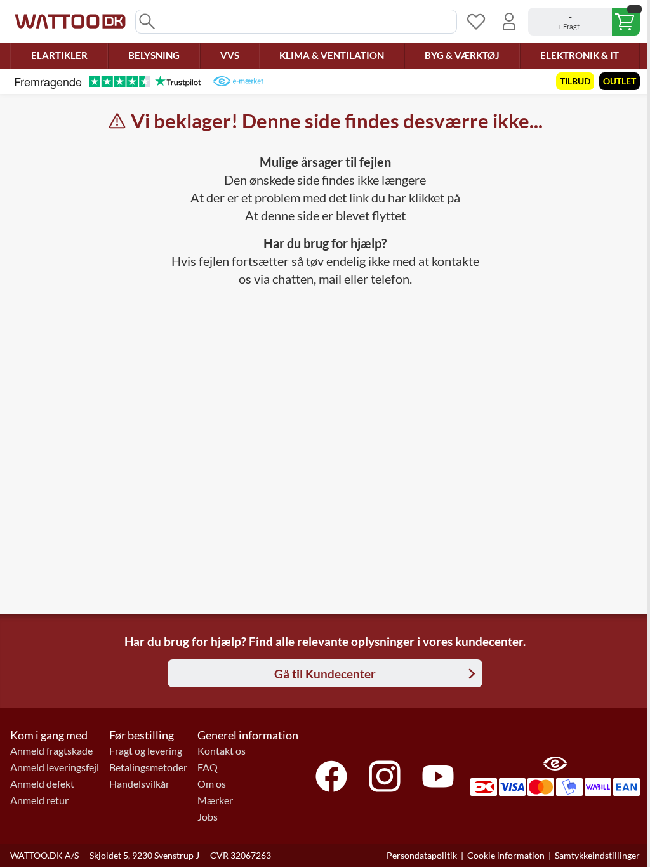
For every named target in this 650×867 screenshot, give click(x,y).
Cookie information (506, 855)
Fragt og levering (145, 751)
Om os (211, 784)
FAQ (207, 767)
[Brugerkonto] (509, 22)
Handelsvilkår (139, 784)
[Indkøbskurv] (584, 22)
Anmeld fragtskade (51, 751)
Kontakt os (221, 751)
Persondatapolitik (422, 855)
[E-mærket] (238, 81)
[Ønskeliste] (476, 22)
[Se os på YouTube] (438, 776)
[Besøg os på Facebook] (331, 776)
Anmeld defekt (42, 784)
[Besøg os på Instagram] (384, 776)
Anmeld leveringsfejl (54, 767)
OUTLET (619, 81)
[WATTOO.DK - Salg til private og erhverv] (70, 22)
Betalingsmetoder (148, 767)
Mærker (215, 800)
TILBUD (575, 81)
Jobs (207, 817)
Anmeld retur (39, 800)
